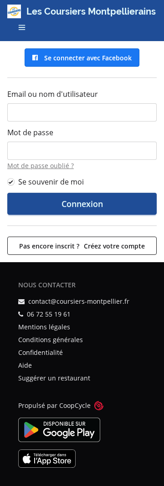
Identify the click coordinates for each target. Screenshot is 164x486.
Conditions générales (50, 339)
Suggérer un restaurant (54, 378)
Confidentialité (40, 352)
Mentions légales (44, 326)
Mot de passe (30, 132)
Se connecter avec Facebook (86, 57)
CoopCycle (75, 405)
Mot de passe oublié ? (40, 165)
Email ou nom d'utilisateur (52, 94)
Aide (25, 365)
